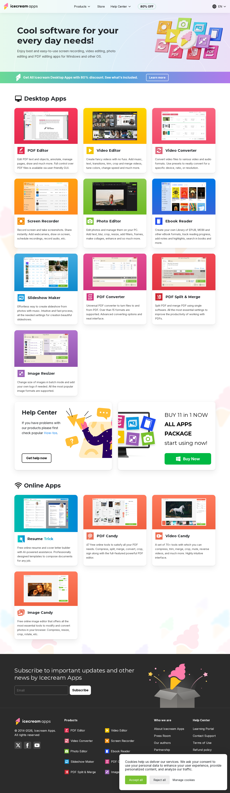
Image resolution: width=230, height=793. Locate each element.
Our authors (162, 743)
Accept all (136, 780)
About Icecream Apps (169, 729)
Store (101, 6)
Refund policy (202, 750)
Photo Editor (108, 221)
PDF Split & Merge (182, 297)
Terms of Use (202, 743)
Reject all (159, 780)
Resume (40, 539)
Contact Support (204, 736)
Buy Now (191, 458)
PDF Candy (107, 536)
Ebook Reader (178, 221)
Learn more (157, 77)
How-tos (50, 433)
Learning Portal (203, 729)
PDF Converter (111, 297)
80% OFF (146, 6)
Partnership (162, 750)
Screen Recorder (43, 221)
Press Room (162, 736)
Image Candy (40, 612)
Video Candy (177, 536)
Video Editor (109, 150)
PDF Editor (37, 150)
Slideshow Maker (44, 298)
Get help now (36, 458)
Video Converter (181, 150)
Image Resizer (41, 373)
